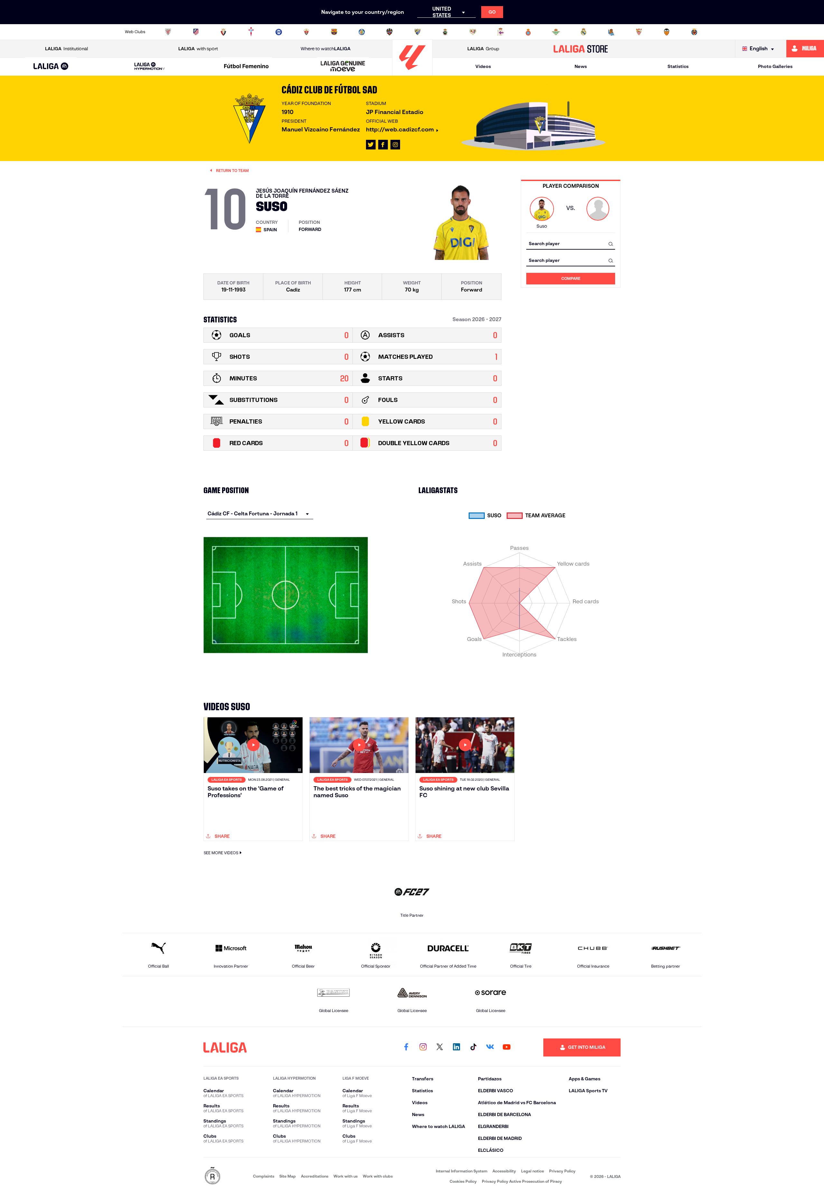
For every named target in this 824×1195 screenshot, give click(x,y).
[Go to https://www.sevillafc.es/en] (639, 32)
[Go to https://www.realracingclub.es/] (445, 32)
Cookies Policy (463, 1181)
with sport (198, 48)
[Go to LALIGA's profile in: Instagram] (395, 144)
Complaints (263, 1176)
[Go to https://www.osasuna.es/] (223, 32)
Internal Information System (461, 1171)
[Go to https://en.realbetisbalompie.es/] (556, 32)
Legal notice (532, 1171)
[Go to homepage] (412, 72)
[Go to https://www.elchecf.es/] (306, 32)
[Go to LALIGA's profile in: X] (371, 144)
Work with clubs (378, 1176)
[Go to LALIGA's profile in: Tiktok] (473, 1047)
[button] (51, 66)
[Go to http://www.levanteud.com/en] (389, 32)
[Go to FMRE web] (212, 1176)
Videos (483, 66)
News (581, 66)
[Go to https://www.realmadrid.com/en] (583, 32)
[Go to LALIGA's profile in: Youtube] (506, 1047)
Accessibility (504, 1171)
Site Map (287, 1176)
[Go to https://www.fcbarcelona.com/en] (334, 32)
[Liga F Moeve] (246, 66)
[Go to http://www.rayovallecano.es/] (473, 32)
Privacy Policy (562, 1171)
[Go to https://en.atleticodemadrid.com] (196, 32)
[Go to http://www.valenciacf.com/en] (666, 32)
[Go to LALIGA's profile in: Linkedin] (456, 1047)
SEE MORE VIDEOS (221, 853)
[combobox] (570, 243)
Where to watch (326, 48)
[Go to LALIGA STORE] (581, 48)
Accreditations (314, 1176)
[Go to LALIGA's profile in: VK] (490, 1047)
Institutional (66, 48)
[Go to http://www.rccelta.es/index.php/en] (251, 32)
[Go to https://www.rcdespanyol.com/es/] (528, 32)
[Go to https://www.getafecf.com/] (362, 32)
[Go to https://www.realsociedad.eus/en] (611, 32)
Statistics (678, 66)
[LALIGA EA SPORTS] (51, 66)
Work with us (345, 1176)
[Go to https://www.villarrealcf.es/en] (694, 32)
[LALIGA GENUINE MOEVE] (343, 66)
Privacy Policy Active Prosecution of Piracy (522, 1181)
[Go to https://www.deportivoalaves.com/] (279, 32)
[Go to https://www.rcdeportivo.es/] (500, 32)
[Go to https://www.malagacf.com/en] (417, 32)
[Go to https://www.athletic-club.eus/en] (168, 32)
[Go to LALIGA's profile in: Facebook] (406, 1047)
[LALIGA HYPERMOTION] (149, 66)
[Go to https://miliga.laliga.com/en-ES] (805, 48)
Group (483, 48)
